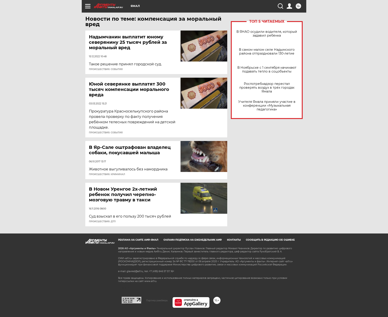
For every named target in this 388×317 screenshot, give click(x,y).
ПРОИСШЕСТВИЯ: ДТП (102, 221)
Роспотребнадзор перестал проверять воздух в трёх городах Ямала (266, 87)
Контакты (234, 239)
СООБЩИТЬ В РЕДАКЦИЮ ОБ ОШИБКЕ (270, 239)
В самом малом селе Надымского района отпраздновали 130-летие (267, 51)
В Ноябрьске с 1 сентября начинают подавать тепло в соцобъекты (266, 69)
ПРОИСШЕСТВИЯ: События (106, 69)
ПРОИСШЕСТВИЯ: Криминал (107, 174)
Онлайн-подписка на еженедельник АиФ (192, 239)
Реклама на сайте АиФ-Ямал (138, 239)
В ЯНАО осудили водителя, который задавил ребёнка (266, 33)
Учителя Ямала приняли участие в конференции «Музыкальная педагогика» (266, 105)
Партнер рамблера (157, 300)
